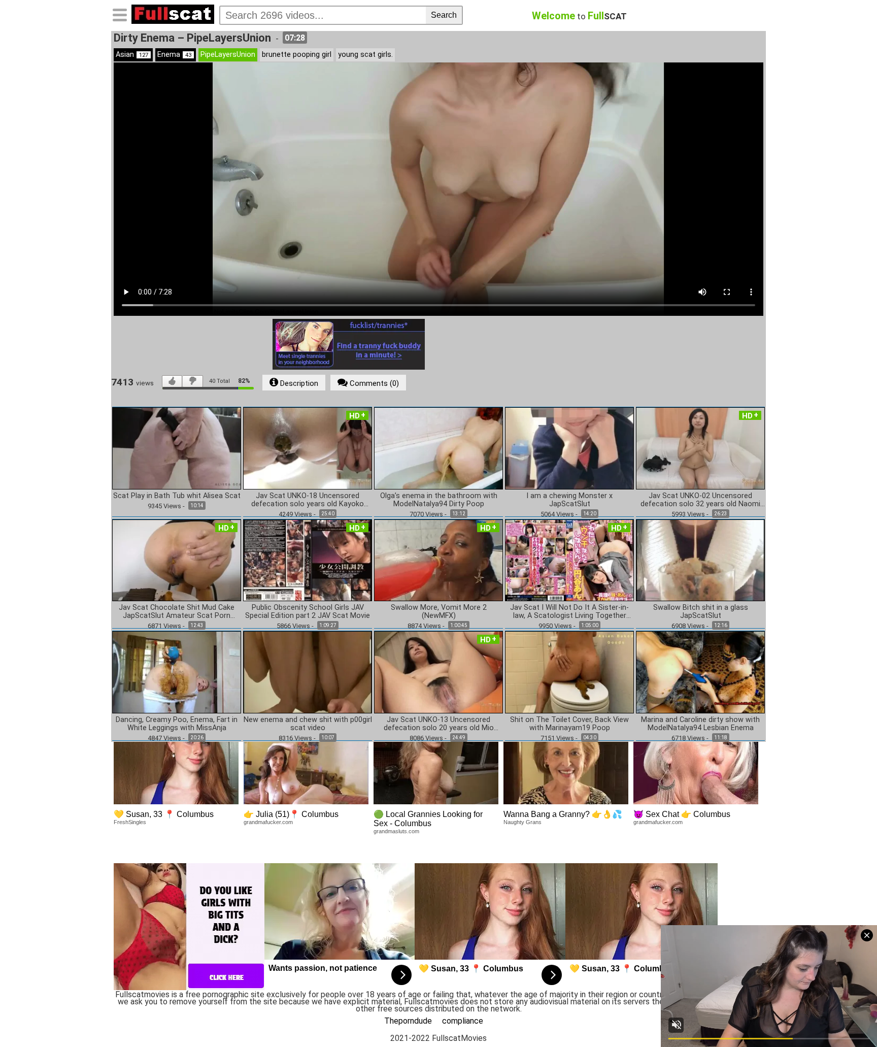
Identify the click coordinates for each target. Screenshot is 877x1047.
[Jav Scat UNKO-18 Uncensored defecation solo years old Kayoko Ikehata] (307, 447)
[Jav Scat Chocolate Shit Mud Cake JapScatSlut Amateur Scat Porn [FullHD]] (176, 560)
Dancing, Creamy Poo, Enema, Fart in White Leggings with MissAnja (177, 724)
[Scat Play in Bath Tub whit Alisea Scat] (176, 447)
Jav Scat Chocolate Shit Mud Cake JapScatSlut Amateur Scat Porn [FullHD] (176, 612)
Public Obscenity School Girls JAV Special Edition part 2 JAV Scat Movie (307, 612)
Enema (174, 54)
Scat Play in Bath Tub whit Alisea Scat (177, 496)
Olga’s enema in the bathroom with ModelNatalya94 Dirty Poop (438, 500)
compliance (462, 1021)
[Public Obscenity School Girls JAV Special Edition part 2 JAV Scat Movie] (307, 560)
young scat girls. (365, 54)
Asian (132, 54)
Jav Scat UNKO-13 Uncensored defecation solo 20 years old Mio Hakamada (439, 724)
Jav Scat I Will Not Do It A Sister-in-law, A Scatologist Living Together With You (569, 612)
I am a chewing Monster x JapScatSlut (569, 500)
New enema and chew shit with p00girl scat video (308, 724)
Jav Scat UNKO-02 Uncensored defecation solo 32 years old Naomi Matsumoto (700, 500)
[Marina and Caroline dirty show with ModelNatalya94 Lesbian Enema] (700, 671)
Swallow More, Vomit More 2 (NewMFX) (439, 612)
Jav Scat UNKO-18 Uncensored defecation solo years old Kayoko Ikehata (307, 500)
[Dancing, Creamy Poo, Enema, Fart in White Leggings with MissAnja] (176, 671)
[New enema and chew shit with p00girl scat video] (307, 671)
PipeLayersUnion (227, 54)
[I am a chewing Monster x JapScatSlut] (569, 447)
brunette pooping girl (296, 54)
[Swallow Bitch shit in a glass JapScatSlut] (700, 560)
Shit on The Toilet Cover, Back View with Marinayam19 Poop (569, 724)
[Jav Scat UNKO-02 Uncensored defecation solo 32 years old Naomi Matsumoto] (700, 447)
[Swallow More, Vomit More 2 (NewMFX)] (438, 560)
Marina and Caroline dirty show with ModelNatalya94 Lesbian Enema (700, 724)
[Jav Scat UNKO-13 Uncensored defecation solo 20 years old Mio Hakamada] (438, 671)
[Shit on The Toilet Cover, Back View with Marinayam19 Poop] (569, 671)
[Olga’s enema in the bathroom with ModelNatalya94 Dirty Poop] (438, 447)
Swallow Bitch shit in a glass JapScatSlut (700, 612)
